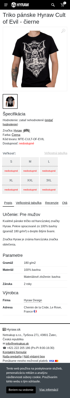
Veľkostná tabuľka (55, 153)
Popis (8, 203)
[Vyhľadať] (52, 5)
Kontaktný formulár (15, 352)
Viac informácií (48, 389)
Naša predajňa (12, 356)
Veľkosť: (9, 153)
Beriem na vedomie (21, 389)
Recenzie (52, 203)
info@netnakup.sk (17, 343)
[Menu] (6, 5)
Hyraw (18, 130)
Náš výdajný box (34, 356)
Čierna (16, 134)
